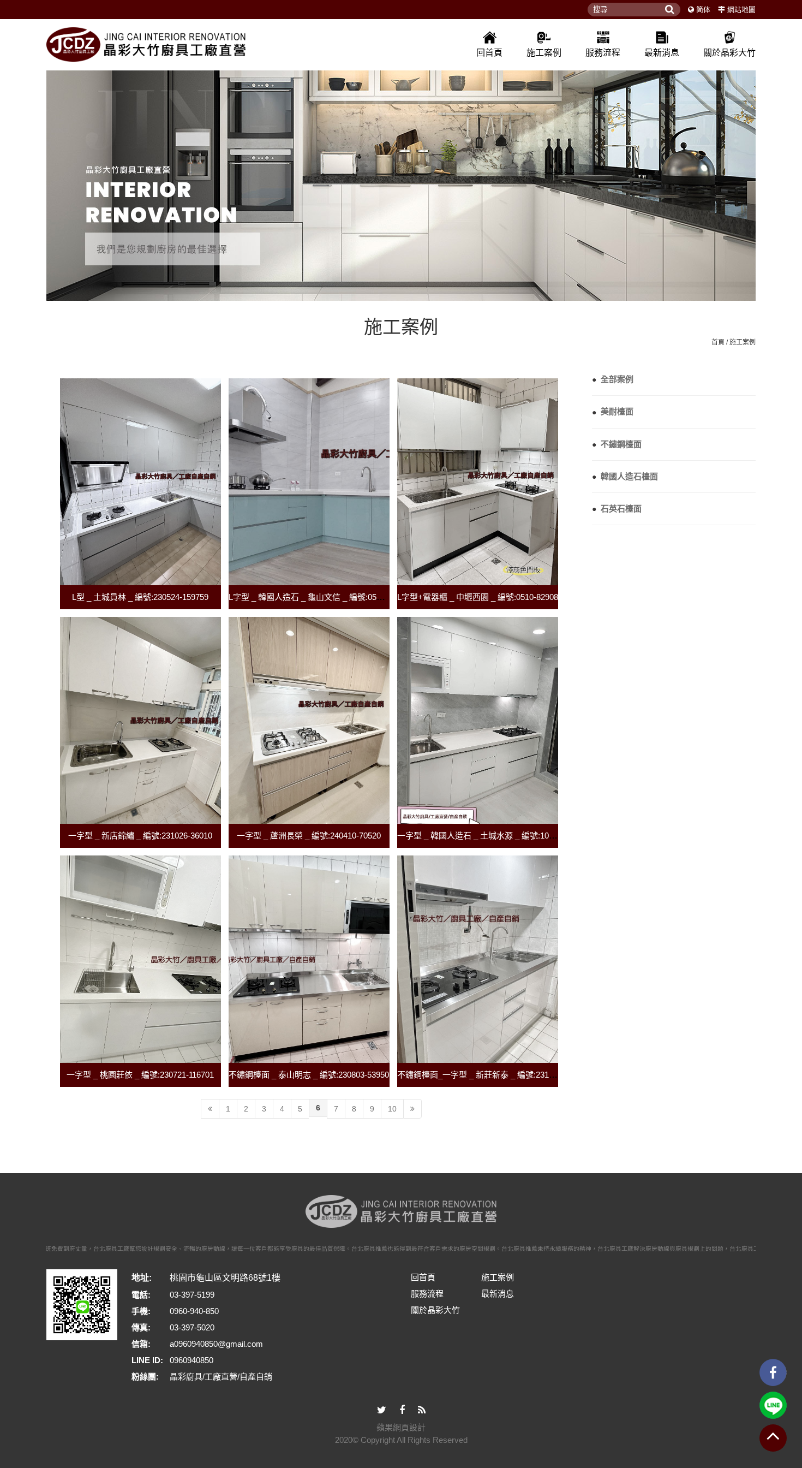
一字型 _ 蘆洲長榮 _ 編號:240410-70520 (309, 835)
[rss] (422, 1410)
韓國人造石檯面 (625, 476)
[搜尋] (669, 9)
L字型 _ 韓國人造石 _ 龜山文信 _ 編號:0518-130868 (321, 597)
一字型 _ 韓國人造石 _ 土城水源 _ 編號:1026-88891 (489, 835)
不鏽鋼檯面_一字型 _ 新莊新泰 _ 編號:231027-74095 (491, 1074)
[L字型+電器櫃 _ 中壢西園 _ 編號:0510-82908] (477, 481)
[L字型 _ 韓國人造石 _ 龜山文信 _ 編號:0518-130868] (309, 481)
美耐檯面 (612, 411)
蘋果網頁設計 (401, 1427)
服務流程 (602, 52)
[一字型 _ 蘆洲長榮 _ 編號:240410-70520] (309, 720)
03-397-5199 (192, 1294)
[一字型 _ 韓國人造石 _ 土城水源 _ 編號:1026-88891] (477, 720)
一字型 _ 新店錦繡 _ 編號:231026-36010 (140, 835)
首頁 (718, 342)
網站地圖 (741, 9)
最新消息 (661, 52)
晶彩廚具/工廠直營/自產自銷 (221, 1376)
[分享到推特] (381, 1410)
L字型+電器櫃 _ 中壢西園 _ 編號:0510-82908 (477, 597)
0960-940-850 (194, 1311)
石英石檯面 (617, 508)
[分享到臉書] (402, 1410)
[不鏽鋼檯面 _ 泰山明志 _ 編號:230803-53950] (309, 958)
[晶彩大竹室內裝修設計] (146, 44)
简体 (703, 9)
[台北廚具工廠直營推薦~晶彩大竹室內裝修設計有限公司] (401, 181)
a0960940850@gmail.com (216, 1343)
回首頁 (489, 52)
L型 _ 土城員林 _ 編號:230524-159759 (140, 597)
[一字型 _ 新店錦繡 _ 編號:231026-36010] (140, 720)
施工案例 (543, 52)
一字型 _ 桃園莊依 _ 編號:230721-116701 (140, 1074)
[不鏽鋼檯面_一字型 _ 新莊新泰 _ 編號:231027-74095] (477, 958)
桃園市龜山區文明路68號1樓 (225, 1277)
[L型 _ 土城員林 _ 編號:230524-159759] (140, 481)
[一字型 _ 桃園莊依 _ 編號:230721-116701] (140, 958)
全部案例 (612, 379)
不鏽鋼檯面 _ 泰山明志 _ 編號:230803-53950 (309, 1074)
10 (392, 1108)
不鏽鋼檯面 (617, 444)
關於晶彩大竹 (729, 52)
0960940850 (191, 1360)
